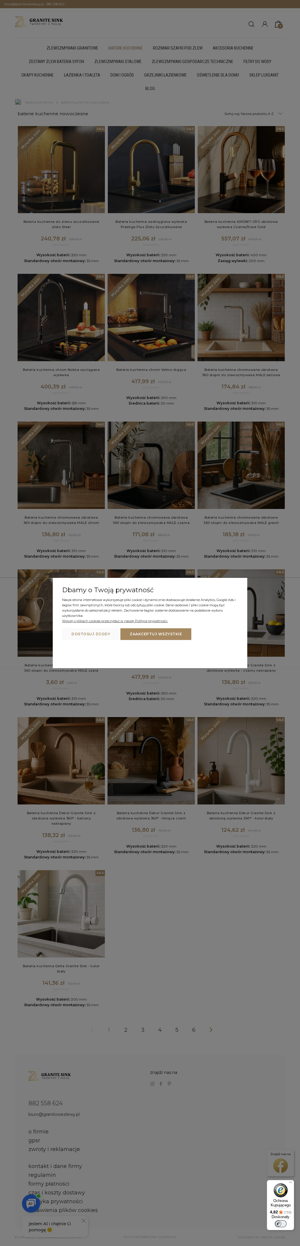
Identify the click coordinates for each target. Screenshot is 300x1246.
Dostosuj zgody (90, 634)
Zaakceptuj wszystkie (156, 634)
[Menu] (290, 1183)
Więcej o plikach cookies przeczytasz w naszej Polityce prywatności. (115, 621)
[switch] (281, 1223)
